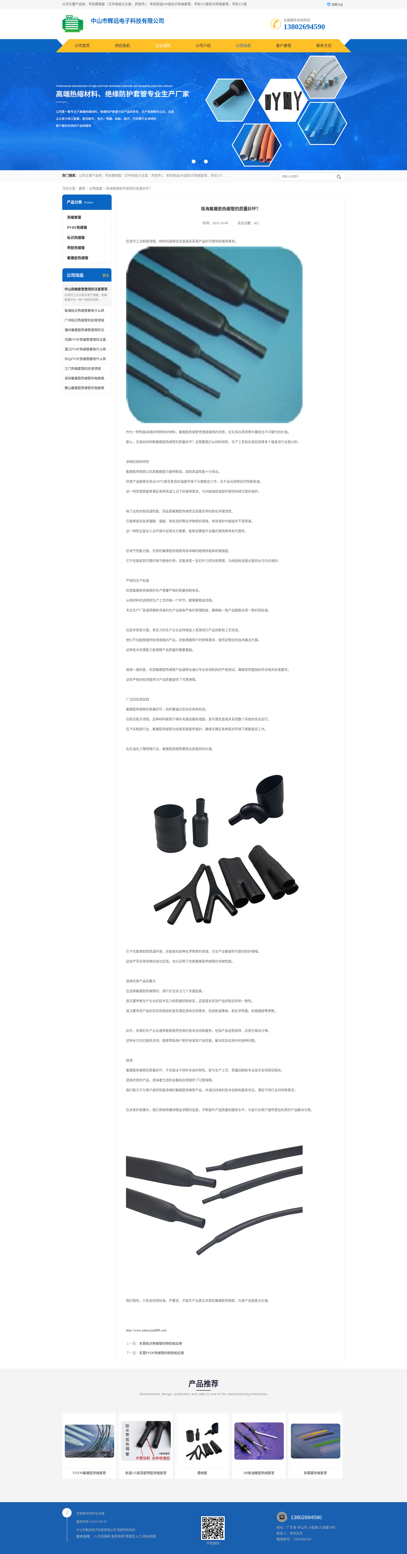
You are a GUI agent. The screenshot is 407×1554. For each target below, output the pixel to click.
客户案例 (283, 46)
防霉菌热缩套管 (258, 1473)
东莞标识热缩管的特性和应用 (160, 1343)
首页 (82, 188)
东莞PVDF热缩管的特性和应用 (161, 1353)
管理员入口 (133, 1536)
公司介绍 (203, 46)
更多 (105, 275)
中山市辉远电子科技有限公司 (96, 1530)
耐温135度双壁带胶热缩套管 (89, 1473)
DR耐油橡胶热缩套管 (202, 1473)
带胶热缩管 (76, 248)
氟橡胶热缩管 (77, 258)
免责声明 (117, 1536)
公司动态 (243, 46)
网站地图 (149, 1536)
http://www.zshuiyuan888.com (146, 1330)
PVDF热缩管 (77, 227)
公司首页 (82, 46)
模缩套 (146, 1473)
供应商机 (122, 46)
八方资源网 (102, 1536)
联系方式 (323, 46)
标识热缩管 (76, 238)
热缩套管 (74, 217)
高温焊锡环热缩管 (315, 1473)
